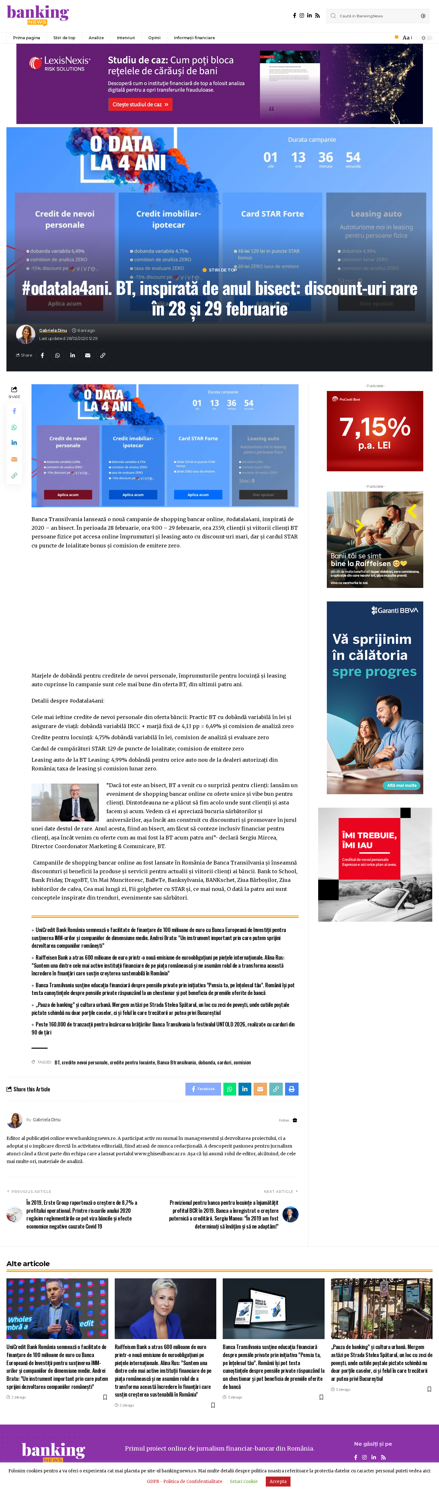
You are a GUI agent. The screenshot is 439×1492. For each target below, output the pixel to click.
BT (57, 1062)
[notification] (394, 38)
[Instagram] (302, 15)
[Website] (295, 1120)
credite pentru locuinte (132, 1062)
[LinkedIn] (309, 15)
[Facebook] (294, 15)
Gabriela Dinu (53, 330)
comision (242, 1062)
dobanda (206, 1062)
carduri (224, 1062)
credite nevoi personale (85, 1062)
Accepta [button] (278, 1481)
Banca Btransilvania (176, 1062)
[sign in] (385, 37)
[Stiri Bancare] (37, 16)
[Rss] (317, 15)
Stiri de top (223, 270)
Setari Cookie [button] (244, 1481)
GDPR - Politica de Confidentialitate (184, 1481)
